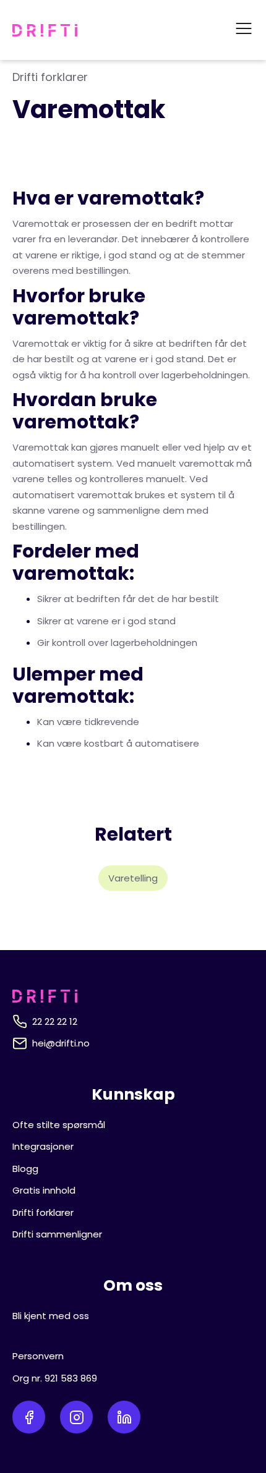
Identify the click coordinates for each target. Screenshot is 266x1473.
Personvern (38, 1355)
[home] (44, 30)
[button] (244, 30)
